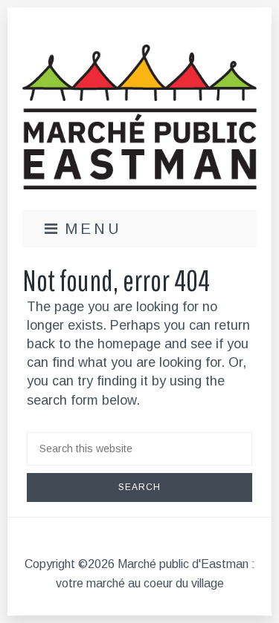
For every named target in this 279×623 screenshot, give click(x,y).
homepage (129, 343)
